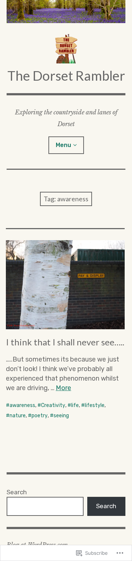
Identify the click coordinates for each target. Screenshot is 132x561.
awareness (22, 405)
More (63, 388)
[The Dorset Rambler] (66, 11)
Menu (63, 145)
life (75, 405)
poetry (40, 415)
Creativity (53, 405)
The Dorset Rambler (66, 75)
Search (17, 492)
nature (18, 415)
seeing (61, 415)
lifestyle (94, 405)
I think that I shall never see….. (65, 342)
